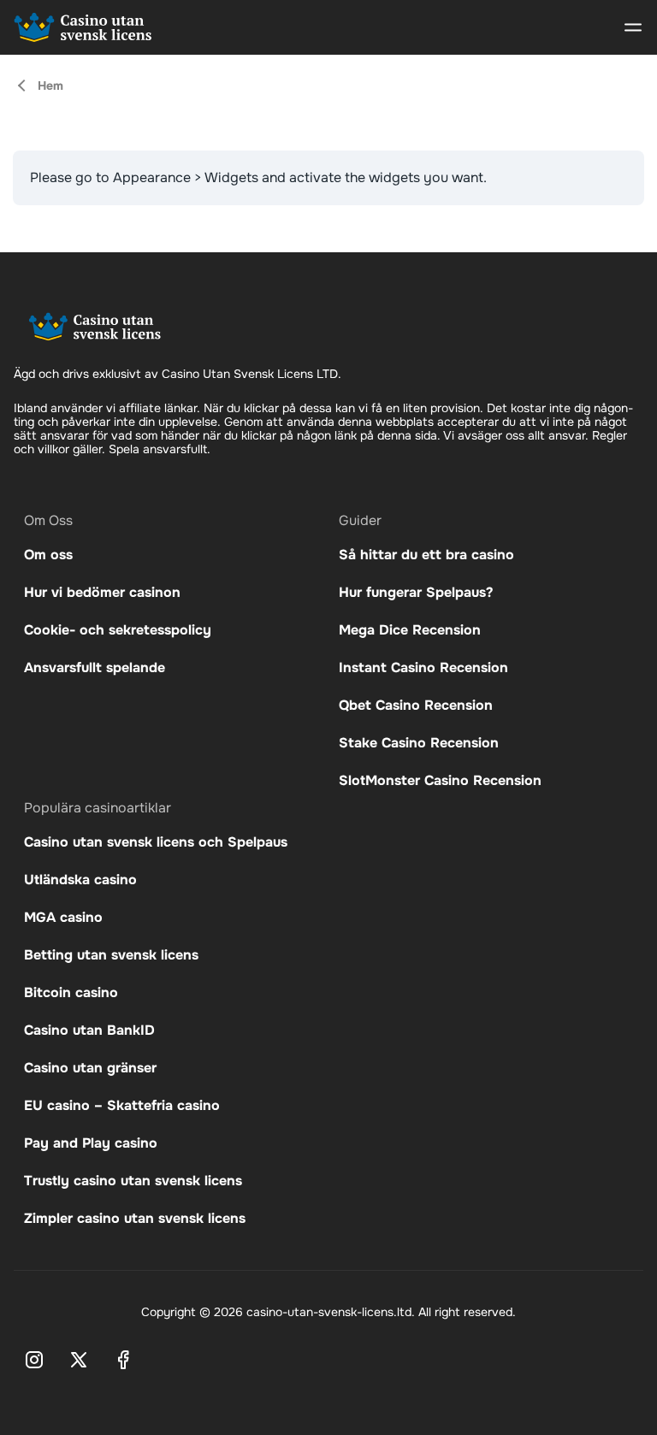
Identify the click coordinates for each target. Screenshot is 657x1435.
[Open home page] (83, 27)
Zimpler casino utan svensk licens (135, 1218)
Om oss (48, 555)
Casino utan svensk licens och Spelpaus (155, 842)
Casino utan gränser (90, 1068)
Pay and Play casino (90, 1143)
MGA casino (63, 917)
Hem (50, 85)
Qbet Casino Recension (416, 705)
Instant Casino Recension (423, 667)
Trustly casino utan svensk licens (133, 1181)
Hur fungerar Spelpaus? (416, 592)
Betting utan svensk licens (111, 955)
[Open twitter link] (78, 1359)
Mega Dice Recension (410, 630)
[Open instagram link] (34, 1359)
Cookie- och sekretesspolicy (117, 630)
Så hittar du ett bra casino (426, 555)
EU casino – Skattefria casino (122, 1105)
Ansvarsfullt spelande (94, 667)
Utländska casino (80, 880)
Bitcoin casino (71, 992)
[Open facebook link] (123, 1359)
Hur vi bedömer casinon (102, 592)
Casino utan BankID (89, 1030)
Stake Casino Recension (421, 743)
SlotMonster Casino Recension (440, 780)
